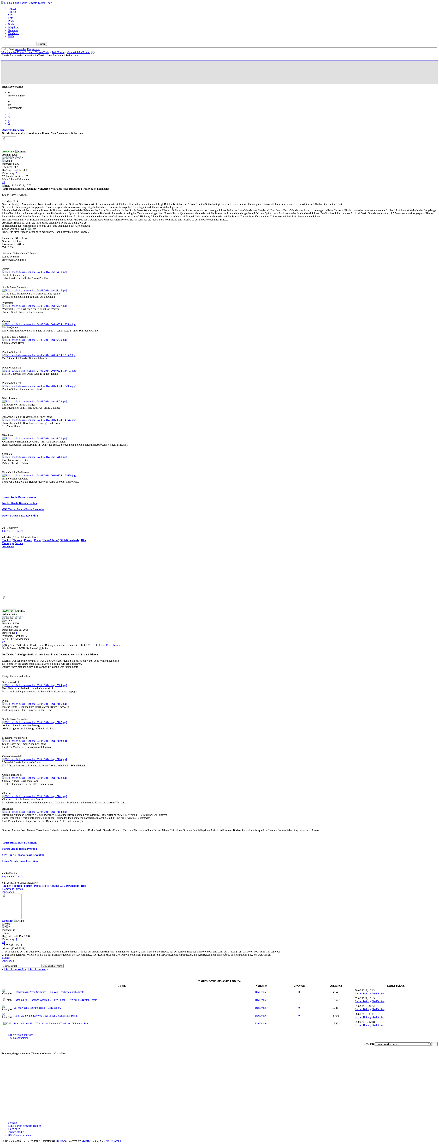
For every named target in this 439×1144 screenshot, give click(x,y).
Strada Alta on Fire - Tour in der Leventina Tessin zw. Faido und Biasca (52, 1023)
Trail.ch (12, 8)
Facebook (13, 33)
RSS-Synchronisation (20, 1135)
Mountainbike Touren (78, 52)
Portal (11, 21)
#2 (3, 642)
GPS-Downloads (69, 540)
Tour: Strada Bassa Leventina (19, 497)
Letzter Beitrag (363, 993)
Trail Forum (58, 52)
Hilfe (11, 36)
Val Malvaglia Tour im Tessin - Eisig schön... (38, 1007)
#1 (3, 182)
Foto (10, 17)
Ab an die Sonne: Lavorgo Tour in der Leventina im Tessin (46, 1015)
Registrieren (33, 49)
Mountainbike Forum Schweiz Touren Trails (25, 52)
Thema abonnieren (18, 1037)
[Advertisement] (64, 72)
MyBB (85, 1140)
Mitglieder (13, 27)
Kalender (13, 30)
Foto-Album (50, 540)
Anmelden (20, 49)
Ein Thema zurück (15, 969)
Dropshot (7, 920)
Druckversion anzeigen (20, 1034)
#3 (3, 942)
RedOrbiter (112, 645)
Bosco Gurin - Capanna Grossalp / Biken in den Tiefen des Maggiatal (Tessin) (56, 999)
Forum (28, 540)
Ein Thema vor (37, 969)
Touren (12, 11)
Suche (11, 24)
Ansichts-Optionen (13, 129)
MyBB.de (61, 1140)
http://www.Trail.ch (12, 531)
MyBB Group (113, 1140)
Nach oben (14, 1128)
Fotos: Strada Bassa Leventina (20, 515)
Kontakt (12, 1122)
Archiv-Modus (16, 1131)
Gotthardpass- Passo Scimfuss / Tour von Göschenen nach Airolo (49, 992)
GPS (10, 14)
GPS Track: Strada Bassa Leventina (23, 509)
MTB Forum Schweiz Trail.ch (24, 1125)
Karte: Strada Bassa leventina (19, 503)
